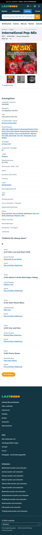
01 (2, 150)
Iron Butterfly (24, 133)
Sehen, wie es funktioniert (27, 1)
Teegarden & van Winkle (13, 259)
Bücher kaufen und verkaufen (12, 480)
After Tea (5, 38)
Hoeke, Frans (14, 133)
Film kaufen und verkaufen (11, 507)
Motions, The (8, 285)
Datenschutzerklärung (25, 528)
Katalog (27, 11)
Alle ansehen (8, 374)
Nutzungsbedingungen (9, 528)
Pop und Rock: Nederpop (13, 265)
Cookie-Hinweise (7, 530)
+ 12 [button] (10, 39)
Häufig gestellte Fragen (10, 443)
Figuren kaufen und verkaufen (12, 488)
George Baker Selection (29, 131)
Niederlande (6, 185)
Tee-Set (20, 136)
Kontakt (4, 447)
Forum (37, 11)
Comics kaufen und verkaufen (12, 472)
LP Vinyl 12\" (6, 144)
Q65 (6, 136)
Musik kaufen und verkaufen (12, 503)
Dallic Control (14, 129)
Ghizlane (5, 133)
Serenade (12, 136)
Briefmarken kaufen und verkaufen (14, 468)
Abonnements (7, 426)
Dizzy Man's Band (12, 131)
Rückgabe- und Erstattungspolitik (14, 455)
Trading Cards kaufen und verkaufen (14, 511)
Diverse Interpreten (23, 36)
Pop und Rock (7, 213)
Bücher (31, 24)
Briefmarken (6, 24)
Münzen (24, 24)
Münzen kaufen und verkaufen (12, 476)
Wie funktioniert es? (9, 439)
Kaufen (4, 11)
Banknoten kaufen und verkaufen (13, 492)
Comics (16, 24)
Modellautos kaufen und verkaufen (14, 499)
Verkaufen (16, 11)
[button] (35, 6)
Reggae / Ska (19, 215)
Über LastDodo (7, 406)
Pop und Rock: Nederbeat (22, 213)
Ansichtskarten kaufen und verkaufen (15, 495)
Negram (5, 156)
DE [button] (28, 6)
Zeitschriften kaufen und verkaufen (14, 484)
